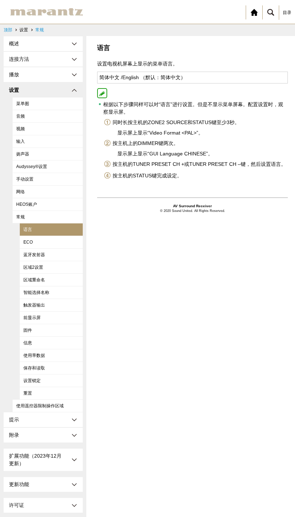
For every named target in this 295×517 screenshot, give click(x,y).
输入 (20, 141)
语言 (27, 229)
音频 (20, 116)
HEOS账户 (26, 204)
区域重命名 (34, 279)
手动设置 (24, 179)
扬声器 (22, 154)
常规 (39, 29)
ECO (28, 242)
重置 (27, 393)
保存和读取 (34, 368)
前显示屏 (32, 317)
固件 (27, 330)
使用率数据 (34, 355)
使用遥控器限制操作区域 (40, 405)
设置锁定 (32, 380)
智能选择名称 (36, 292)
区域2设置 (33, 267)
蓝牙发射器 (34, 254)
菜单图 (22, 103)
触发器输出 (34, 305)
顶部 (8, 29)
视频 (20, 128)
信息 (27, 342)
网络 (20, 191)
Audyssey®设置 (31, 166)
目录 (287, 12)
